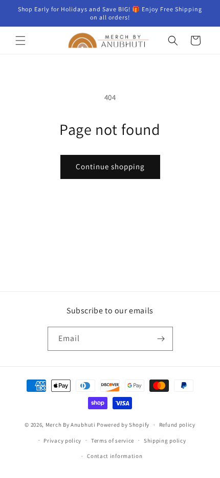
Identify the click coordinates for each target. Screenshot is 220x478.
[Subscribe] (161, 339)
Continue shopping (110, 166)
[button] (20, 40)
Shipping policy (165, 440)
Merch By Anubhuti (71, 424)
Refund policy (177, 424)
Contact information (114, 456)
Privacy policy (62, 440)
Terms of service (112, 440)
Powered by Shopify (123, 424)
